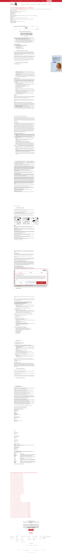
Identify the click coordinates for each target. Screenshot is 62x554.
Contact (27, 549)
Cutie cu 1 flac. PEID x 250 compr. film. (15, 501)
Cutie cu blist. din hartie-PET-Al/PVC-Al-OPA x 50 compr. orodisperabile (20, 511)
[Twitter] (31, 545)
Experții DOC (23, 4)
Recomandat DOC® (43, 549)
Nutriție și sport (33, 4)
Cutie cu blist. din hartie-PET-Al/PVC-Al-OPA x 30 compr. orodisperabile (20, 509)
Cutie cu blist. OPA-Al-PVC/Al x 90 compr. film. (16, 486)
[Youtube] (36, 545)
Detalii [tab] (31, 272)
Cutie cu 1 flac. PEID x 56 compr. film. (15, 496)
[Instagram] (28, 545)
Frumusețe (39, 4)
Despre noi (34, 549)
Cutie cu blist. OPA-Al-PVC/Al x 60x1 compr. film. (17, 485)
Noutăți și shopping (29, 538)
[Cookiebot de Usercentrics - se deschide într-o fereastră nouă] (43, 270)
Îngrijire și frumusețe (29, 539)
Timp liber (40, 538)
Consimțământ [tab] (20, 272)
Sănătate (28, 4)
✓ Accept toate (41, 282)
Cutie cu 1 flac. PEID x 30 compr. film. (15, 495)
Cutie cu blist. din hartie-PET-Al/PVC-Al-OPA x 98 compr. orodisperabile (20, 515)
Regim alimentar (22, 539)
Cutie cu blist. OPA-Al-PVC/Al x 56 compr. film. (16, 481)
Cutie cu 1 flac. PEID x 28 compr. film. (15, 494)
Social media (31, 543)
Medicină (17, 538)
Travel (40, 539)
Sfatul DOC (17, 540)
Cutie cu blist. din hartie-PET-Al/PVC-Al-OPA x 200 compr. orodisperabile (20, 517)
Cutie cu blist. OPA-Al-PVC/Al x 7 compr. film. (16, 473)
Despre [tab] (42, 272)
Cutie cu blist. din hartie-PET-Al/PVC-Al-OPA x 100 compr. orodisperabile (20, 516)
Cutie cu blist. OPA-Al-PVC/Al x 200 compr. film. (17, 492)
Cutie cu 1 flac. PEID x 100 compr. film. (15, 500)
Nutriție (22, 538)
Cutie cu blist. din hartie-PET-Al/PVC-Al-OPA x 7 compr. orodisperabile (20, 502)
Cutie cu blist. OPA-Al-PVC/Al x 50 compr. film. (16, 480)
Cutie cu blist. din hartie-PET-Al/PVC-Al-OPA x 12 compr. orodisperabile (20, 504)
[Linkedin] (33, 545)
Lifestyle (49, 4)
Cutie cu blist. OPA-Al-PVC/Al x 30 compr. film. (16, 479)
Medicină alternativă (18, 539)
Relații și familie (44, 4)
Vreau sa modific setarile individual (31, 282)
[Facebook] (26, 545)
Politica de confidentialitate (26, 550)
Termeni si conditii (19, 549)
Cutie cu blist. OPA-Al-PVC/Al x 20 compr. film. (16, 477)
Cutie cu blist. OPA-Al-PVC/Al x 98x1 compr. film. (17, 488)
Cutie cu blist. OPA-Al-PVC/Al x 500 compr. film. (17, 493)
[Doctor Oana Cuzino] (14, 4)
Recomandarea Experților (47, 536)
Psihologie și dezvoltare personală (35, 538)
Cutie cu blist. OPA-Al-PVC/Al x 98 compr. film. (16, 487)
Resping (21, 282)
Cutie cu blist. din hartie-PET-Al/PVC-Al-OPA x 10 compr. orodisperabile (20, 503)
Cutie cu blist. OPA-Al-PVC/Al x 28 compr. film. (16, 478)
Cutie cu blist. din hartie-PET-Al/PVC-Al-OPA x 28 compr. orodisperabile (20, 508)
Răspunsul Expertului (12, 538)
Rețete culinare (22, 540)
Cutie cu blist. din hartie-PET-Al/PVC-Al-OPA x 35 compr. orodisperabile (20, 510)
